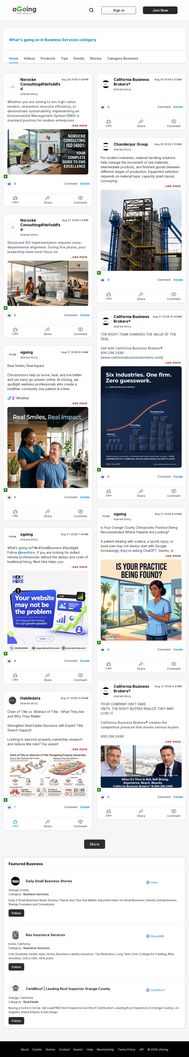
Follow (16, 913)
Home (13, 58)
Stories (96, 58)
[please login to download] (48, 176)
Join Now (160, 10)
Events (79, 58)
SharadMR (157, 936)
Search (78, 1049)
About (25, 1049)
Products (48, 58)
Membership (105, 1049)
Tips (64, 58)
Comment (80, 202)
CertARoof (157, 990)
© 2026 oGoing (158, 1049)
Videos (29, 58)
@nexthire (26, 552)
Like (15, 202)
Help (90, 1049)
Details (85, 183)
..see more (79, 125)
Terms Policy (127, 1049)
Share (48, 202)
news (154, 882)
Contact (64, 1049)
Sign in (118, 10)
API (141, 1049)
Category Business (122, 58)
